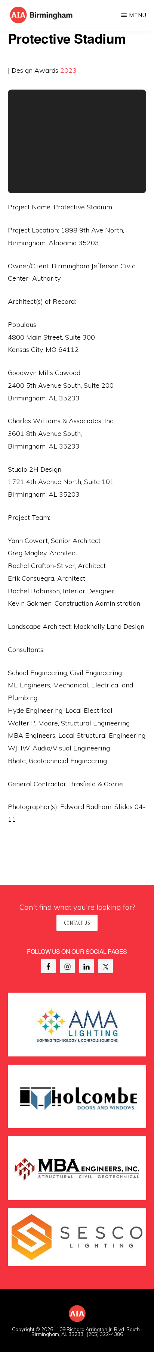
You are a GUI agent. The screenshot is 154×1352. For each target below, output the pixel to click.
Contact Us (77, 922)
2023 (68, 70)
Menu (138, 15)
